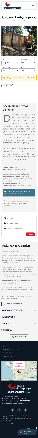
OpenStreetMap (32, 379)
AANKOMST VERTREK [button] (11, 310)
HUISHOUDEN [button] (8, 317)
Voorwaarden (20, 336)
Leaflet (25, 379)
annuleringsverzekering (15, 304)
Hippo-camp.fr (15, 423)
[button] (33, 5)
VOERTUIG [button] (6, 330)
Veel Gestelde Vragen (10, 349)
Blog (3, 346)
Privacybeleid (7, 353)
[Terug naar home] (13, 5)
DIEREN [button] (5, 323)
